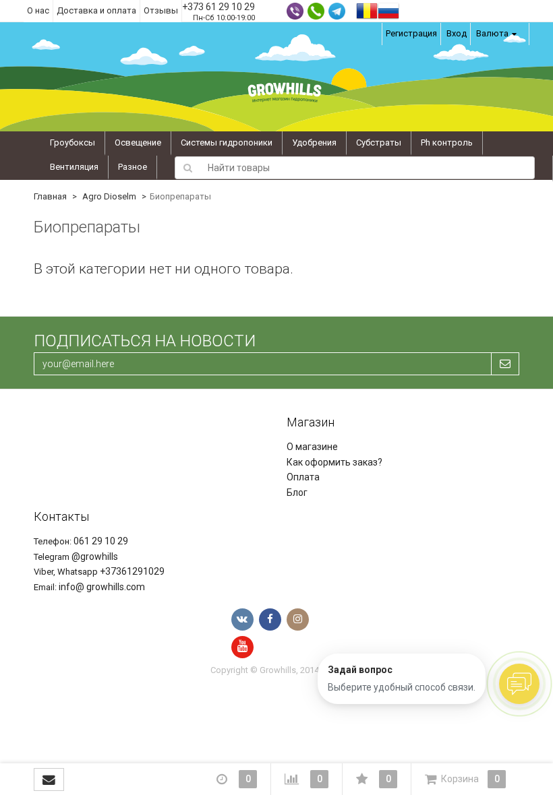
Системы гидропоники (226, 142)
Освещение (138, 142)
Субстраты (378, 142)
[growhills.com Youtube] (242, 647)
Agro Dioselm (109, 196)
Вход (456, 33)
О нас (38, 10)
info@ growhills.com (102, 586)
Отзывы (161, 10)
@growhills (94, 556)
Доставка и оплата (96, 10)
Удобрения (314, 142)
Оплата (303, 477)
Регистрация (411, 33)
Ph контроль (447, 142)
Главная (50, 196)
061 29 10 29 (101, 541)
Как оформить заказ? (334, 462)
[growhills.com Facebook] (270, 619)
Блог (297, 492)
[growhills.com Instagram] (298, 619)
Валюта (492, 33)
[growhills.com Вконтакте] (242, 619)
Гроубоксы (72, 142)
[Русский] (388, 10)
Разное (132, 167)
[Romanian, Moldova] (367, 10)
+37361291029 (132, 571)
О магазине (312, 446)
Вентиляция (74, 167)
